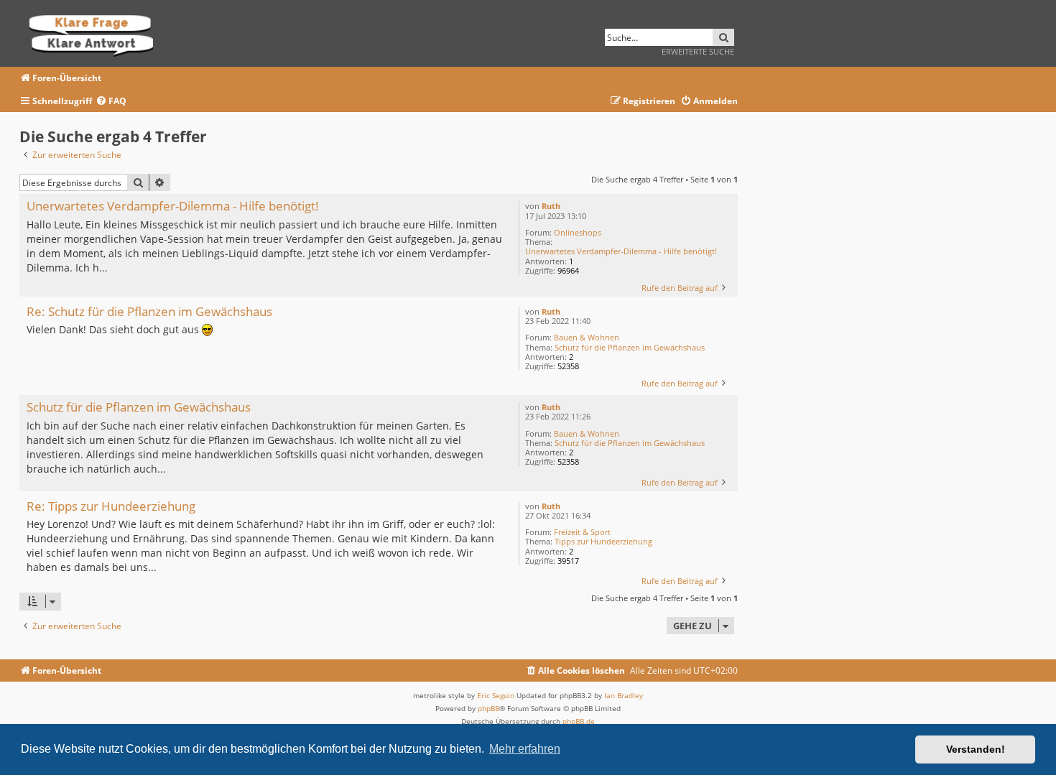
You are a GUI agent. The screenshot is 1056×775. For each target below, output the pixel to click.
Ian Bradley (623, 695)
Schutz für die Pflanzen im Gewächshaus (630, 347)
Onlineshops (577, 232)
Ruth (551, 205)
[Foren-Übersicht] (95, 33)
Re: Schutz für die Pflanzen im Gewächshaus (149, 312)
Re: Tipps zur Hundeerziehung (111, 506)
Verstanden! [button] (975, 749)
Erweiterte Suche (698, 51)
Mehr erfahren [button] (524, 749)
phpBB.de (578, 721)
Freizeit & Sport (582, 532)
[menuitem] (111, 101)
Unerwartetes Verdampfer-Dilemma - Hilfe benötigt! (621, 251)
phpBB (488, 708)
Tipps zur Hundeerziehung (603, 541)
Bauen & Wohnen (586, 337)
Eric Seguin (495, 695)
